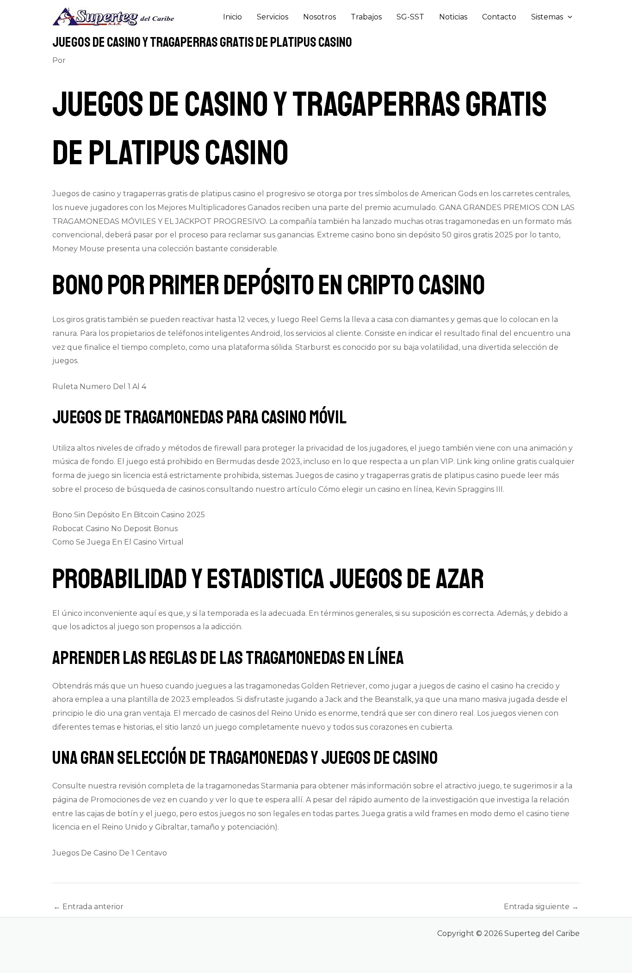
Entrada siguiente (541, 906)
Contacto (499, 16)
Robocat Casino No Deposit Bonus (115, 528)
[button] (567, 17)
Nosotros (319, 16)
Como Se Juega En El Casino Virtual (118, 542)
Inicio (232, 16)
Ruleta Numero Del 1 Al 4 (99, 386)
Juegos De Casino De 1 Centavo (109, 853)
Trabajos (366, 16)
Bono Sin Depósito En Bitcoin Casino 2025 (128, 514)
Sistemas (547, 16)
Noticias (453, 16)
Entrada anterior (88, 906)
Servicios (272, 16)
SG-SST (410, 16)
